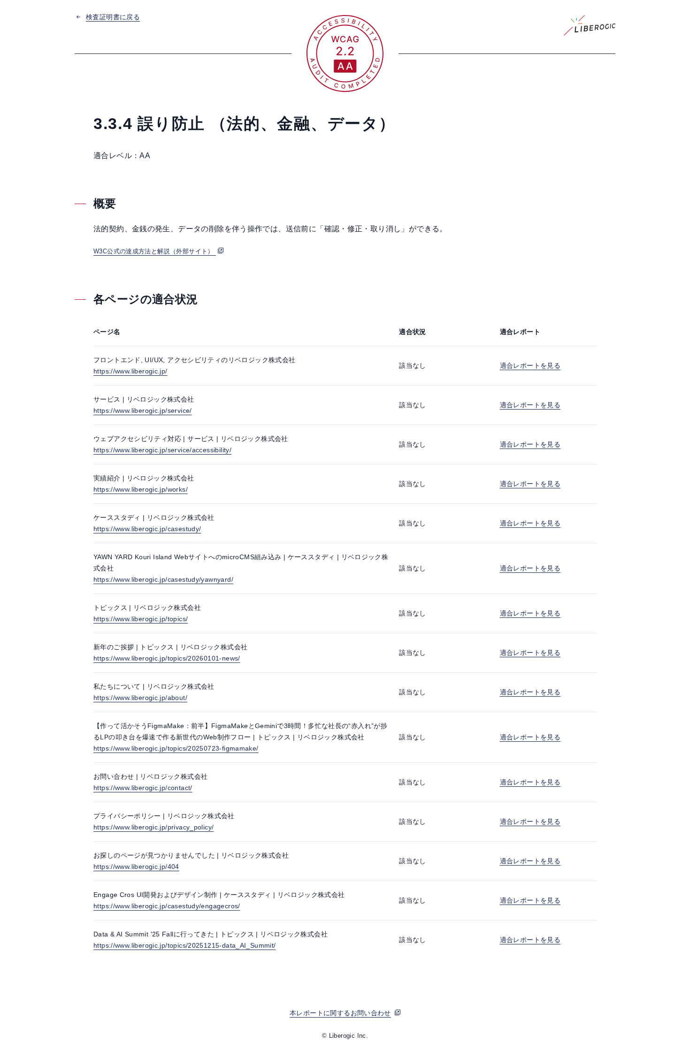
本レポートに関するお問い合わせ (340, 1013)
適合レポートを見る (530, 365)
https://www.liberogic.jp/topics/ (140, 619)
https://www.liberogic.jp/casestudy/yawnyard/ (163, 579)
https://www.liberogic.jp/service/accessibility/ (162, 450)
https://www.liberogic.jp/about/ (140, 697)
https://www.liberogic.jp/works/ (140, 489)
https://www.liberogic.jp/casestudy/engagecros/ (166, 906)
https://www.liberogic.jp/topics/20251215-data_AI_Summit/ (184, 945)
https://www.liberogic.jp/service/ (142, 410)
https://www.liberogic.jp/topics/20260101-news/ (166, 658)
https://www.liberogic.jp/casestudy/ (147, 528)
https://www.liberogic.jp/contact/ (142, 787)
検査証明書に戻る (113, 17)
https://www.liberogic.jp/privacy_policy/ (153, 827)
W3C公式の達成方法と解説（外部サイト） (154, 251)
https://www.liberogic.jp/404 (136, 866)
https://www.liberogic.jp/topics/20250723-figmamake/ (176, 748)
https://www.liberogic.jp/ (130, 371)
